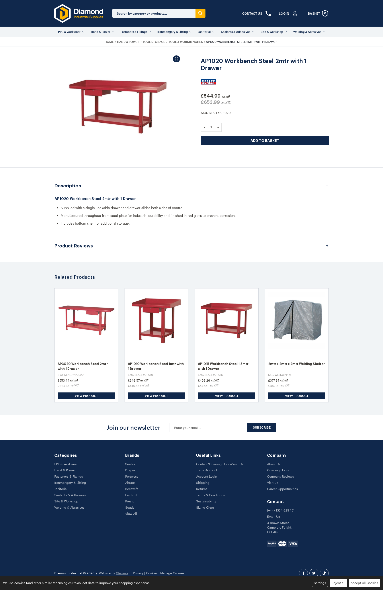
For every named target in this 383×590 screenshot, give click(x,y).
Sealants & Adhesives (235, 31)
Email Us (273, 516)
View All (131, 514)
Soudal (130, 507)
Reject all (338, 583)
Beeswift (131, 489)
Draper (130, 470)
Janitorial (204, 31)
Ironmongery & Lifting (172, 31)
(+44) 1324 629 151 (281, 510)
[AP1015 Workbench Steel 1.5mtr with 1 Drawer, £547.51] (226, 323)
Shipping (202, 482)
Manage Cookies (172, 573)
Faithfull (131, 495)
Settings (320, 583)
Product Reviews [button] (73, 246)
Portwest (131, 476)
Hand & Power (100, 31)
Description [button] (67, 186)
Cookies (152, 573)
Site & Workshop (272, 31)
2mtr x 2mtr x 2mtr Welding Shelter (296, 363)
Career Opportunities (282, 489)
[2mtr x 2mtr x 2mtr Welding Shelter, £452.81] (297, 323)
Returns (201, 489)
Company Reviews (280, 476)
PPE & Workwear (69, 31)
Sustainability (206, 501)
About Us (273, 464)
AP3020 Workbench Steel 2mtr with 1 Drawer (83, 366)
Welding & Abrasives (307, 31)
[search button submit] (200, 13)
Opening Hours (278, 470)
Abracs (130, 482)
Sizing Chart (205, 507)
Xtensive (122, 573)
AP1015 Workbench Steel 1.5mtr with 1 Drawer (223, 366)
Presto (129, 501)
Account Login (206, 476)
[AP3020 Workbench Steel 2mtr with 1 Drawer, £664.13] (86, 323)
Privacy (138, 573)
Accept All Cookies (364, 583)
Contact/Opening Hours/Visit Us (219, 464)
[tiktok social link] (324, 573)
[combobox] (153, 13)
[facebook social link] (303, 573)
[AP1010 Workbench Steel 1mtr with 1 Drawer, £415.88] (156, 323)
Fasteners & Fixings (134, 31)
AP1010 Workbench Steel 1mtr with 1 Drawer (156, 366)
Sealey (130, 464)
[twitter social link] (313, 573)
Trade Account (206, 470)
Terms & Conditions (210, 495)
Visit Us (272, 482)
